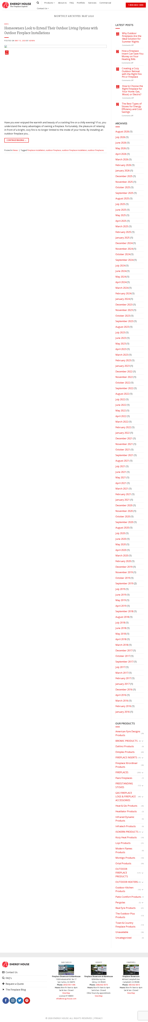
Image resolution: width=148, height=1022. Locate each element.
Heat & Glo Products (126, 805)
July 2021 (120, 466)
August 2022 (122, 393)
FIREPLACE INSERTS (126, 757)
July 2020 (120, 533)
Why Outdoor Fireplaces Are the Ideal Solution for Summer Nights (131, 37)
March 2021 (121, 488)
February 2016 (123, 706)
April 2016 (120, 695)
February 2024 (123, 293)
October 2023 (122, 315)
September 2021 (124, 455)
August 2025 (122, 198)
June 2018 (120, 628)
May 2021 (120, 477)
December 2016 (123, 689)
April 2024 (120, 282)
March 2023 (121, 354)
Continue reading (16, 140)
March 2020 (121, 555)
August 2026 (122, 131)
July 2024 (120, 265)
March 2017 (121, 672)
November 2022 (124, 377)
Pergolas (120, 902)
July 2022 (120, 399)
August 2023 (122, 326)
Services (92, 3)
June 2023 (120, 338)
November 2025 (124, 181)
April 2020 (120, 550)
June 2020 (120, 538)
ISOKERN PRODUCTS (126, 831)
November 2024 (124, 248)
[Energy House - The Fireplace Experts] (16, 5)
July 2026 (120, 137)
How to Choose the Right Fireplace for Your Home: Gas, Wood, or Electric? (132, 90)
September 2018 (124, 611)
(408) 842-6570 (102, 985)
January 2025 (122, 237)
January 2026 (122, 170)
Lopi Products (123, 843)
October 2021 (122, 449)
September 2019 (124, 583)
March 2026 (121, 159)
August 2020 (122, 527)
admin (32, 40)
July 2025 (120, 204)
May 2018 (120, 633)
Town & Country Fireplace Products (125, 924)
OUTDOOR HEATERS (126, 882)
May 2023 (120, 343)
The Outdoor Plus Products (125, 915)
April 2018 (120, 639)
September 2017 (124, 661)
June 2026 (120, 142)
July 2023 (120, 332)
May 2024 (120, 276)
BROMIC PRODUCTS (126, 740)
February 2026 (123, 165)
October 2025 (122, 187)
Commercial (105, 3)
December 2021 (123, 438)
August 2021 (122, 460)
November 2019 (124, 572)
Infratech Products (125, 826)
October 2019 (122, 578)
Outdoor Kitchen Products (124, 889)
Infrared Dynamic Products (124, 818)
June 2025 (120, 209)
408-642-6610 (134, 985)
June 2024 (120, 271)
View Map (66, 993)
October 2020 (122, 516)
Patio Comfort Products (128, 896)
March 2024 (121, 287)
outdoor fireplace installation (74, 150)
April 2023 (120, 349)
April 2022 (120, 416)
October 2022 (122, 382)
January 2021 (122, 499)
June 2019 (120, 594)
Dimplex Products (125, 752)
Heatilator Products (126, 811)
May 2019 (120, 600)
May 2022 (120, 410)
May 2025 (120, 215)
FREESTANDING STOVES (124, 785)
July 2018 (120, 622)
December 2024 (123, 243)
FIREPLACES (121, 772)
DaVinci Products (124, 746)
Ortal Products (123, 863)
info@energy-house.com (66, 998)
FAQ (72, 3)
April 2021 (120, 483)
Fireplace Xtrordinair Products (126, 765)
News (6, 24)
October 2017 (122, 656)
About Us (62, 3)
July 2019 (120, 589)
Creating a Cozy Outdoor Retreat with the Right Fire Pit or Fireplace (132, 72)
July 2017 (120, 667)
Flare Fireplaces (123, 778)
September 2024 (124, 259)
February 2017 (123, 678)
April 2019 (120, 605)
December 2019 (123, 566)
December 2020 (123, 505)
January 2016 (122, 711)
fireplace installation (36, 150)
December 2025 (123, 176)
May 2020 (120, 544)
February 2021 (123, 494)
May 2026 (120, 148)
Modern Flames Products (123, 850)
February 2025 (123, 232)
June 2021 (120, 472)
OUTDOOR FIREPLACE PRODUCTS (121, 872)
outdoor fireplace (53, 150)
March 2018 (121, 644)
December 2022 (123, 371)
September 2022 (124, 388)
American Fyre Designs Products (127, 733)
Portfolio (81, 3)
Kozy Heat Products (126, 837)
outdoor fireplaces (96, 150)
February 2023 (123, 360)
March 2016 (121, 700)
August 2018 (122, 617)
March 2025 (121, 226)
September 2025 (124, 193)
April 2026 (120, 154)
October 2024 (122, 254)
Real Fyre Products (125, 908)
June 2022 (120, 404)
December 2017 (123, 650)
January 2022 (122, 432)
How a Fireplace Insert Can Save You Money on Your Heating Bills (132, 55)
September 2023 (124, 321)
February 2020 (123, 561)
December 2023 (123, 304)
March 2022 (121, 421)
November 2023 (124, 310)
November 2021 (124, 444)
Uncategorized (123, 937)
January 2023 (122, 365)
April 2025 (120, 220)
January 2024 (122, 299)
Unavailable (121, 932)
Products (48, 3)
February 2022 (123, 427)
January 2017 (122, 683)
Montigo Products (125, 857)
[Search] (38, 2)
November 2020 (124, 511)
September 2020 (124, 522)
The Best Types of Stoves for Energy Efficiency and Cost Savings (132, 107)
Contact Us (42, 8)
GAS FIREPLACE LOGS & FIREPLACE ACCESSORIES (125, 796)
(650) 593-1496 (69, 985)
